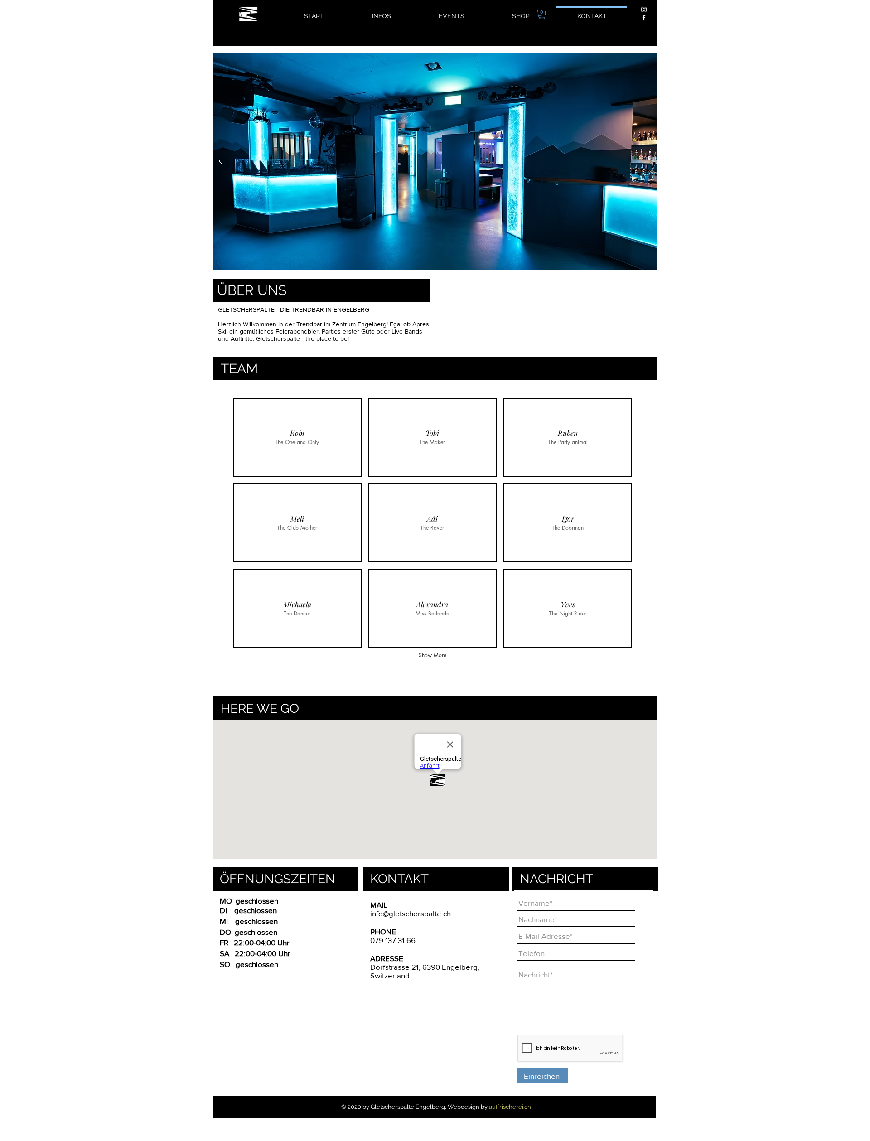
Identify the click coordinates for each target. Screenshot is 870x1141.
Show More (432, 655)
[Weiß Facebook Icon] (644, 17)
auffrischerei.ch (510, 1106)
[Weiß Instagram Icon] (644, 9)
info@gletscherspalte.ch (410, 913)
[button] (541, 14)
